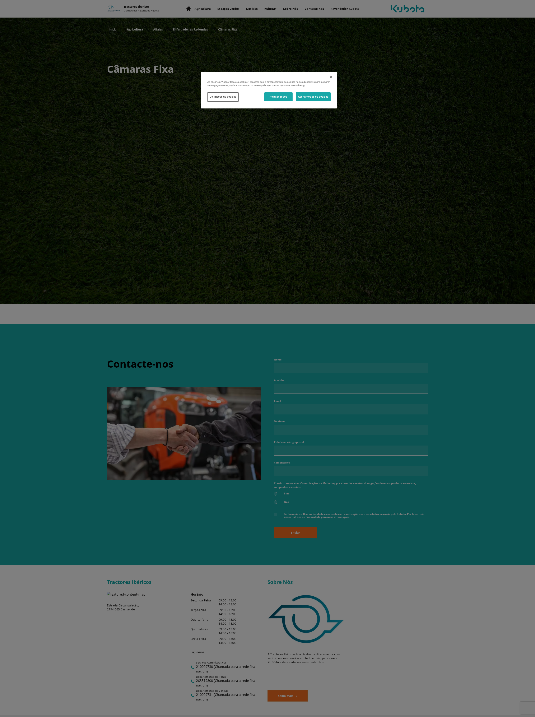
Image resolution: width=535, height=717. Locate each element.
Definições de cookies (223, 96)
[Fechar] (331, 76)
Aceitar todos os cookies (313, 96)
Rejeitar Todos (278, 96)
